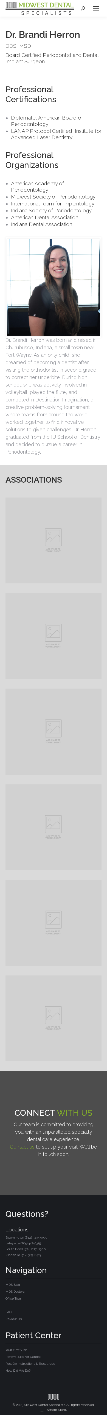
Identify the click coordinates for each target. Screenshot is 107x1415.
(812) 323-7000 (36, 1237)
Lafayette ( (23, 1243)
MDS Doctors (14, 1292)
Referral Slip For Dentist (23, 1357)
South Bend (25, 1249)
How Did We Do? (17, 1370)
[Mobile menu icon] (96, 8)
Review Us (13, 1319)
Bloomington (26, 1237)
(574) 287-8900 (35, 1249)
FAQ (8, 1312)
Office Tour (13, 1298)
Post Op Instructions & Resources (30, 1364)
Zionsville (23, 1255)
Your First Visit (16, 1350)
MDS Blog (12, 1285)
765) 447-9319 (31, 1243)
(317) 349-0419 (31, 1255)
